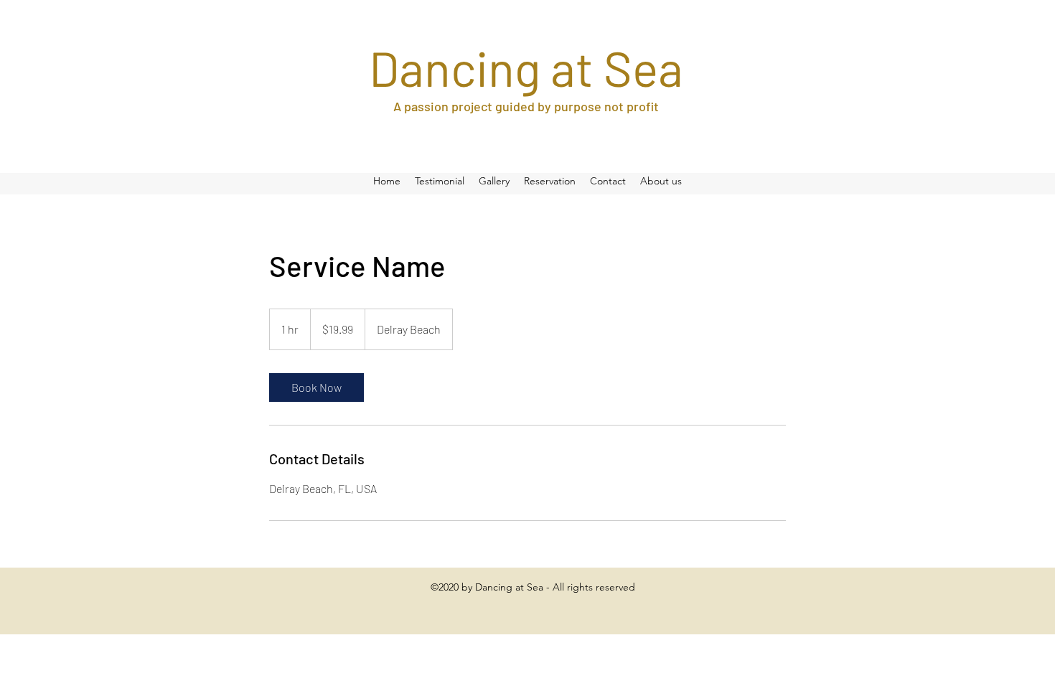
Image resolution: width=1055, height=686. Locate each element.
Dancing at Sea (526, 67)
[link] (316, 387)
